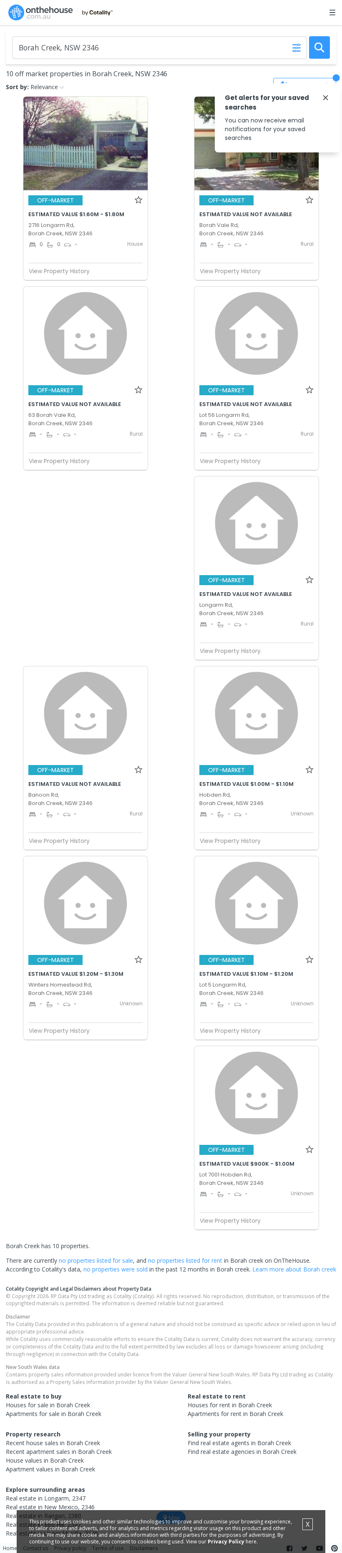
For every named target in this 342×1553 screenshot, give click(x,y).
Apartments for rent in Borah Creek (235, 1414)
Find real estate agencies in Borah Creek (242, 1452)
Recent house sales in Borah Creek (53, 1443)
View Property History (59, 271)
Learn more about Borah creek (294, 1269)
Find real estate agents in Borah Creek (239, 1443)
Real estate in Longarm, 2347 (46, 1498)
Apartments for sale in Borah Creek (53, 1414)
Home (10, 1548)
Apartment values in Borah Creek (50, 1469)
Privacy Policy (226, 1541)
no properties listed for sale (96, 1260)
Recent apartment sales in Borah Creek (59, 1452)
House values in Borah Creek (45, 1460)
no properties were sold (115, 1269)
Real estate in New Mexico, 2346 (50, 1507)
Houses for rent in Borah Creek (230, 1405)
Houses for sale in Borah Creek (48, 1405)
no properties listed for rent (185, 1260)
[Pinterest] (334, 1548)
